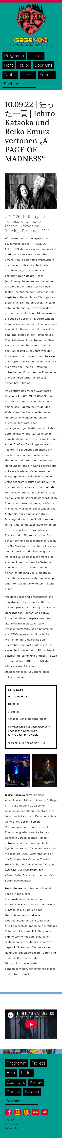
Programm (14, 56)
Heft (8, 65)
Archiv (10, 75)
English (9, 1120)
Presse (28, 75)
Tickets (36, 56)
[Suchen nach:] (19, 84)
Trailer (23, 65)
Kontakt (47, 75)
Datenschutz (13, 1128)
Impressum (12, 1124)
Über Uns (43, 65)
